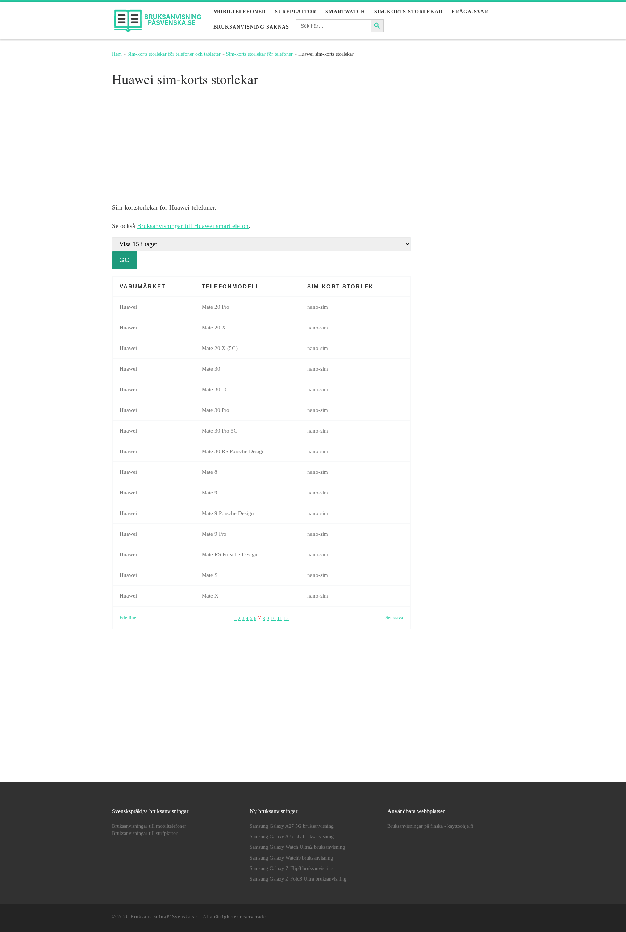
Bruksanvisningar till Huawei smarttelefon (193, 225)
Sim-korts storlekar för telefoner (259, 54)
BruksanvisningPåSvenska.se (163, 916)
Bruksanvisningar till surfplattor (145, 833)
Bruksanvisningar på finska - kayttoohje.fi (430, 826)
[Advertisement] (261, 144)
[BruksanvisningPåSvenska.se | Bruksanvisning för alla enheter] (157, 18)
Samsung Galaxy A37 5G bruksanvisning (292, 836)
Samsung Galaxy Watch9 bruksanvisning (291, 858)
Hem (117, 54)
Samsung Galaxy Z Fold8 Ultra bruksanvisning (298, 879)
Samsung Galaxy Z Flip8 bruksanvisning (291, 868)
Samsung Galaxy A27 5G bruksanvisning (292, 826)
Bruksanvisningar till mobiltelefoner (149, 826)
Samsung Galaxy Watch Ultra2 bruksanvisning (297, 847)
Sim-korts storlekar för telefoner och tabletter (174, 54)
